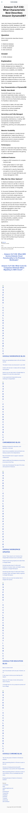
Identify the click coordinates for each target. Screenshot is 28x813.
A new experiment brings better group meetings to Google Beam (12, 378)
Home (2, 247)
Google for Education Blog (13, 662)
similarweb (5, 800)
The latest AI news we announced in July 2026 (14, 365)
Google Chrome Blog (12, 754)
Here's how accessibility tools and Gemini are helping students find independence (13, 451)
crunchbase (5, 784)
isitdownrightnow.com (8, 788)
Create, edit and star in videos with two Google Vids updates (14, 368)
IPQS (4, 786)
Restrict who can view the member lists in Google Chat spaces (13, 578)
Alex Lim (4, 242)
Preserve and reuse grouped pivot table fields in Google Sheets (14, 561)
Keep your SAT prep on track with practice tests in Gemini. (13, 680)
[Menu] (2, 2)
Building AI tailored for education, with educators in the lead (12, 447)
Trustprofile (5, 793)
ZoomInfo (5, 796)
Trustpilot (5, 798)
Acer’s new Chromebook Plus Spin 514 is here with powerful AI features (13, 465)
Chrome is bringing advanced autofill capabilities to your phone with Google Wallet (13, 767)
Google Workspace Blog (14, 356)
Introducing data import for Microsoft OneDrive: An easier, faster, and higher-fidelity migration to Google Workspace (14, 567)
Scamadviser (6, 791)
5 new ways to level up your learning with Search (13, 676)
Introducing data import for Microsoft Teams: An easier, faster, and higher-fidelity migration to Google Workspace (14, 573)
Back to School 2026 (8, 667)
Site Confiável (6, 801)
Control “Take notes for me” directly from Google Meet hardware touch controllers (12, 556)
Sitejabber (5, 795)
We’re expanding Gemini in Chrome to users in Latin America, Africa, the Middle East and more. (14, 773)
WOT (4, 789)
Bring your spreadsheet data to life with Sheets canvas (14, 361)
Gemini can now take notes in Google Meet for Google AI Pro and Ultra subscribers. (14, 373)
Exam (2, 245)
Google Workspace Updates (11, 551)
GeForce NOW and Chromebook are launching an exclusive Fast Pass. (14, 461)
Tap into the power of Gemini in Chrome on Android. (13, 758)
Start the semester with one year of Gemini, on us (14, 671)
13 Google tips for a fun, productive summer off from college (14, 685)
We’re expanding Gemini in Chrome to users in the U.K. (14, 763)
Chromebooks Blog (11, 442)
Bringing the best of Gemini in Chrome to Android (12, 778)
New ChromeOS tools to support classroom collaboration (13, 456)
